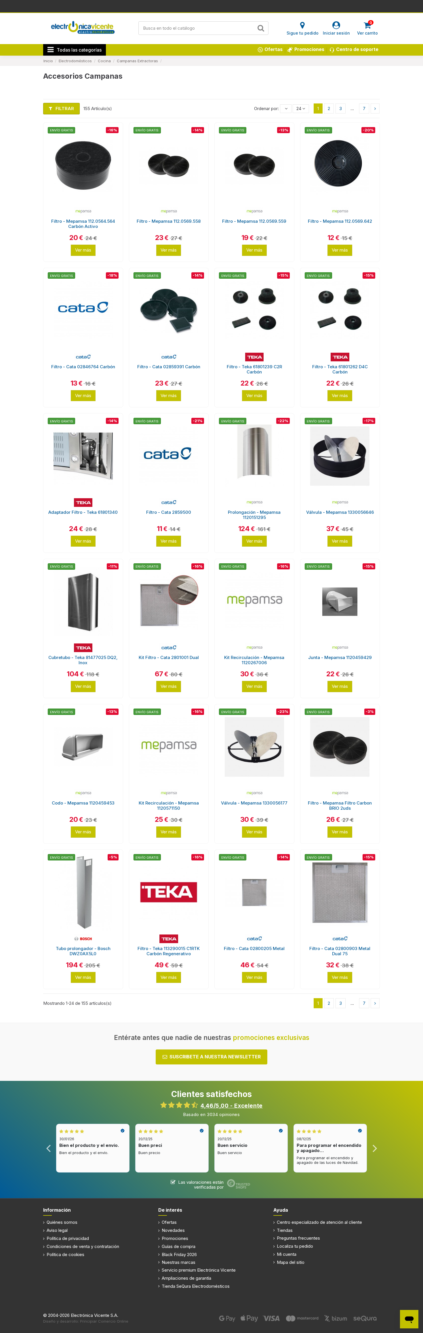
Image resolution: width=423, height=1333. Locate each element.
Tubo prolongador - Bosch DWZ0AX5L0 (83, 951)
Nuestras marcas (178, 1262)
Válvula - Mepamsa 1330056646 (340, 512)
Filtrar (64, 108)
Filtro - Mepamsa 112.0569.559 (254, 221)
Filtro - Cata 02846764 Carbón (83, 366)
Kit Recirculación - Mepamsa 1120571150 (169, 805)
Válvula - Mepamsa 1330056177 (254, 803)
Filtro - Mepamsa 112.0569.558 (169, 221)
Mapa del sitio (290, 1262)
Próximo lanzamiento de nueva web (211, 6)
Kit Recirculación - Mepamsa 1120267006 (254, 660)
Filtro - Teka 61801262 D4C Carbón (340, 369)
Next (374, 1148)
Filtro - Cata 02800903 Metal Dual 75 (339, 951)
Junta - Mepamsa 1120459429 (340, 657)
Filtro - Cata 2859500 (168, 512)
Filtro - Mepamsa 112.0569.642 (340, 221)
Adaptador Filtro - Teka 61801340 (83, 512)
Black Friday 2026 (179, 1254)
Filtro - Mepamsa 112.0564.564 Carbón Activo (83, 223)
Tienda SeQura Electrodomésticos (196, 1286)
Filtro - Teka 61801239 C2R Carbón (254, 369)
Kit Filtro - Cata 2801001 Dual (169, 657)
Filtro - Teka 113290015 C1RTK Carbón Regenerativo (169, 951)
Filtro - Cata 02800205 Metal (254, 948)
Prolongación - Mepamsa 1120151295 (254, 514)
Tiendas (285, 1230)
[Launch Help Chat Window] (409, 1319)
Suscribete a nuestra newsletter (215, 1057)
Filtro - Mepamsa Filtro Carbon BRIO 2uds (340, 805)
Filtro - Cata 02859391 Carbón (168, 366)
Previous (48, 1148)
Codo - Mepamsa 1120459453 (83, 803)
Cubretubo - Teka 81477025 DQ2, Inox (83, 660)
